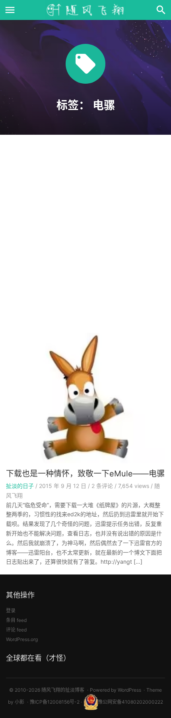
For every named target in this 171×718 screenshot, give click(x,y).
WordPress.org (22, 639)
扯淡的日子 (20, 485)
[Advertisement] (85, 236)
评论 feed (16, 630)
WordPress (129, 690)
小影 (19, 702)
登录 (11, 611)
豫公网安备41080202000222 (130, 702)
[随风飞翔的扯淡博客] (85, 10)
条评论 (102, 485)
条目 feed (16, 620)
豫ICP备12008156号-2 (55, 702)
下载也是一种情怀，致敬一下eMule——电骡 (85, 473)
